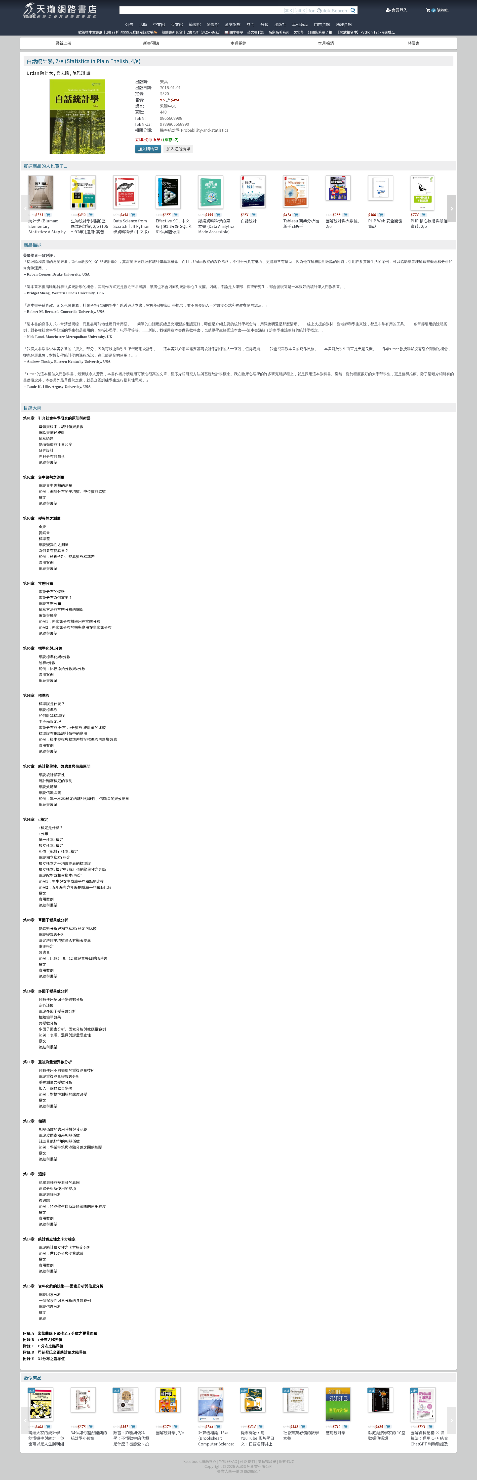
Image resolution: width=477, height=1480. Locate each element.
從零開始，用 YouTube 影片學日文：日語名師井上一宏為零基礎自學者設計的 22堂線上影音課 (259, 1444)
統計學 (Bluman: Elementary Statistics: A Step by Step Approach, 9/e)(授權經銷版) (47, 232)
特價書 (414, 43)
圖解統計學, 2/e (170, 1433)
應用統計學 (336, 1433)
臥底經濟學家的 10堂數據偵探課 (386, 1435)
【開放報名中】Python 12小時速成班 (365, 32)
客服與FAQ (228, 1461)
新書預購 (151, 43)
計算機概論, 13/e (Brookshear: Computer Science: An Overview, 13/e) (216, 1441)
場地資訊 (344, 24)
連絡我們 (247, 1461)
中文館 (159, 24)
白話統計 (249, 221)
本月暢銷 (326, 43)
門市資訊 (322, 24)
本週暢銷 (238, 43)
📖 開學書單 (233, 32)
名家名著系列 (279, 32)
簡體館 (195, 24)
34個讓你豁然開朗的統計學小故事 (89, 1435)
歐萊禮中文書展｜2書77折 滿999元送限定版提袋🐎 (118, 32)
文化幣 (298, 32)
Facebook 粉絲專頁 (199, 1461)
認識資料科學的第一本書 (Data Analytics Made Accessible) (216, 226)
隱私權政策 (267, 1461)
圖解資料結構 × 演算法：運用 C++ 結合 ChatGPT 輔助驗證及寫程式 (429, 1441)
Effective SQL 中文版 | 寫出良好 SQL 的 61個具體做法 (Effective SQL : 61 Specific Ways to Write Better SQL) (174, 234)
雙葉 (164, 81)
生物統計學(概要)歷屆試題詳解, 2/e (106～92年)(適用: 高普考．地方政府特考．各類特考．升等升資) (89, 232)
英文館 (177, 24)
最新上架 (63, 43)
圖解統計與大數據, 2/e (342, 223)
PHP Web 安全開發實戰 (385, 223)
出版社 (280, 24)
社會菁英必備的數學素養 (301, 1435)
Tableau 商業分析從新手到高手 (301, 223)
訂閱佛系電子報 (320, 32)
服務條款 (286, 1461)
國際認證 (232, 24)
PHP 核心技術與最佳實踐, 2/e (429, 223)
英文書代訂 (256, 32)
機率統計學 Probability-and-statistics (194, 130)
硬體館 (213, 24)
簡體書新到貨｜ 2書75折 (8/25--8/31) (191, 32)
